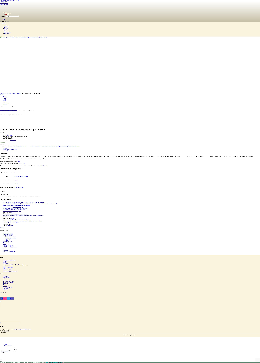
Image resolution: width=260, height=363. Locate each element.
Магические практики (8, 282)
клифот (20, 203)
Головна (2, 93)
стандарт (16, 183)
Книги (4, 244)
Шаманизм (5, 289)
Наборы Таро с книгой (10, 238)
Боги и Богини (6, 277)
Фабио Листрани (75, 146)
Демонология (6, 278)
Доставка (5, 261)
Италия (15, 172)
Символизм (5, 288)
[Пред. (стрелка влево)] (0, 361)
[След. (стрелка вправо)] (1, 361)
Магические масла (7, 242)
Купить (2, 144)
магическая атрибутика (48, 146)
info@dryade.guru (18, 329)
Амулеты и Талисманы (8, 245)
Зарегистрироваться (8, 345)
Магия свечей (6, 284)
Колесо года (5, 279)
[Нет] (63, 362)
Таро (15, 110)
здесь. (24, 163)
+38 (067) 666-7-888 (26, 329)
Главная (2, 110)
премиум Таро (57, 146)
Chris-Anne (5, 221)
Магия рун (5, 283)
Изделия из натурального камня (10, 247)
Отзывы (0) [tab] (5, 150)
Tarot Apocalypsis (6, 216)
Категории (2, 227)
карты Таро (39, 146)
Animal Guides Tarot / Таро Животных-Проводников (12, 211)
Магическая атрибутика (8, 281)
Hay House (5, 209)
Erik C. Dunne (6, 215)
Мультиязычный (24, 176)
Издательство (6, 263)
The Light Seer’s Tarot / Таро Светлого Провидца (11, 222)
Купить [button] (13, 212)
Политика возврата (7, 269)
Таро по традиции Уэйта (38, 215)
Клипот (16, 203)
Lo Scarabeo (13, 140)
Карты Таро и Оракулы (15, 93)
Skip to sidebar (10, 0)
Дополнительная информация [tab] (10, 149)
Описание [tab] (5, 148)
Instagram (40, 165)
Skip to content (3, 0)
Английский (17, 176)
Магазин (7, 93)
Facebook (45, 165)
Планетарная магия (7, 287)
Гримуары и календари (8, 246)
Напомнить (13, 351)
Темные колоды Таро (66, 146)
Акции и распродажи (8, 234)
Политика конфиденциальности (10, 271)
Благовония (5, 250)
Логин (5, 344)
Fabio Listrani (9, 135)
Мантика (5, 286)
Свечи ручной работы (8, 241)
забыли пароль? (5, 351)
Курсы (4, 266)
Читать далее (10, 225)
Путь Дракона (37, 203)
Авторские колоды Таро (8, 203)
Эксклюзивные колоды (10, 236)
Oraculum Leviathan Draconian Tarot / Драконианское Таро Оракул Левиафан (16, 205)
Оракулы (7, 239)
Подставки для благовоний (9, 251)
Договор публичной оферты (9, 260)
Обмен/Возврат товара (8, 267)
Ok (47, 362)
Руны (4, 248)
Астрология (5, 276)
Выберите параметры (18, 207)
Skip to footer (16, 0)
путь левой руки (44, 203)
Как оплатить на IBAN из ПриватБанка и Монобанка (15, 264)
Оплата (4, 268)
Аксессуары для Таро (8, 233)
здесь (19, 161)
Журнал (4, 262)
